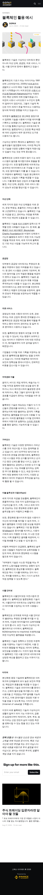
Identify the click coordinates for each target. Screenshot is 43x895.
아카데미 (6, 13)
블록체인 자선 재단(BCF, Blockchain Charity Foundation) (21, 230)
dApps (8, 530)
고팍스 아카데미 (18, 869)
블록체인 (15, 116)
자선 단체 (22, 223)
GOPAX (12, 23)
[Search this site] (35, 3)
